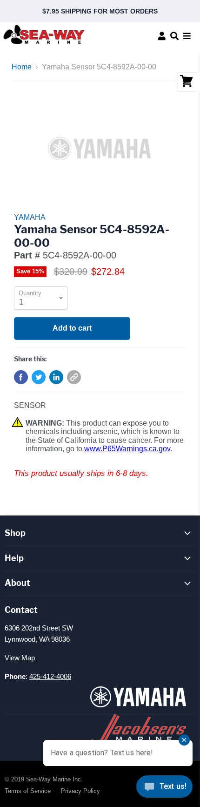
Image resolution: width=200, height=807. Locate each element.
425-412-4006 (50, 676)
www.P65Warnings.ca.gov (127, 449)
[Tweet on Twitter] (39, 377)
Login (162, 36)
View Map (20, 658)
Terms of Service (28, 790)
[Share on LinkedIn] (56, 377)
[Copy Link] (74, 377)
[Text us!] (164, 788)
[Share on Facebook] (21, 377)
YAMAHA (30, 217)
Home (22, 67)
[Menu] (187, 36)
